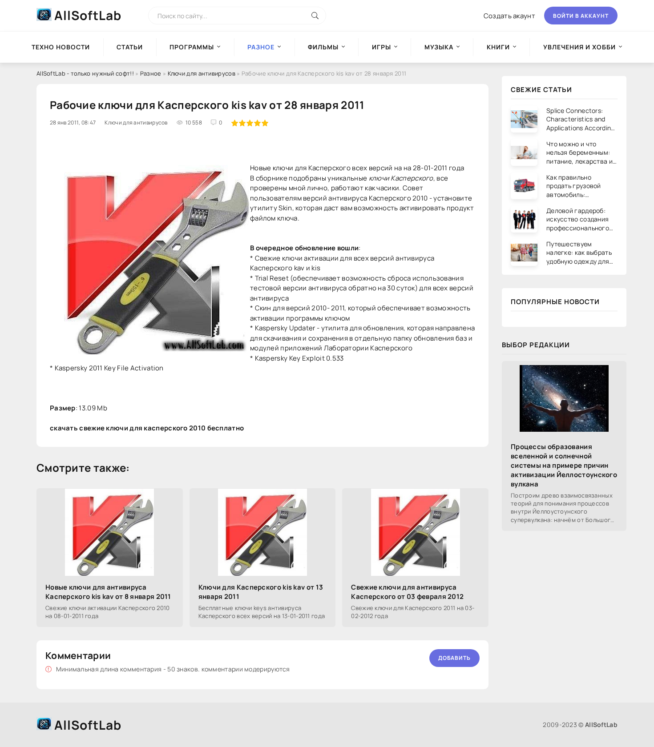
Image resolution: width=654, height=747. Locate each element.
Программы (192, 47)
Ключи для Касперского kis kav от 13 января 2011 (260, 591)
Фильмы (323, 47)
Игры (381, 47)
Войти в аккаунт (581, 16)
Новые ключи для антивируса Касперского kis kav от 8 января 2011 (108, 591)
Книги (498, 47)
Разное (150, 73)
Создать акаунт (509, 15)
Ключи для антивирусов (201, 73)
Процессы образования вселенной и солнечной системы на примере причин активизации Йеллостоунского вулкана (564, 465)
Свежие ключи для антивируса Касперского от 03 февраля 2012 (407, 591)
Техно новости (61, 47)
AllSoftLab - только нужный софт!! (85, 73)
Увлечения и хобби (579, 47)
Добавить (454, 658)
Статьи (130, 47)
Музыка (438, 47)
